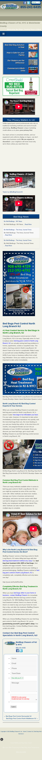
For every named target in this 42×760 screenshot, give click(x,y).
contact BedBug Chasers (19, 595)
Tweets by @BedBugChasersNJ (13, 192)
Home (24, 731)
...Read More (27, 224)
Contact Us (30, 731)
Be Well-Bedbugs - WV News (13, 221)
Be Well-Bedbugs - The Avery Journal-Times (18, 230)
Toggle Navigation (3, 34)
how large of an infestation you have (25, 415)
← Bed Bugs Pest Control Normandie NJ (17, 716)
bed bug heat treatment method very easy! (18, 561)
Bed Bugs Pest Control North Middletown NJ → (22, 718)
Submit (13, 707)
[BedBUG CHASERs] (9, 9)
